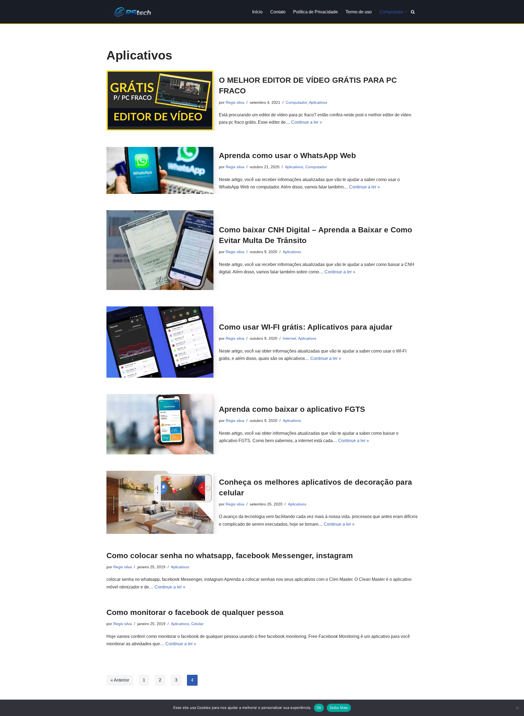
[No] (517, 708)
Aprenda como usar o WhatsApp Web (287, 155)
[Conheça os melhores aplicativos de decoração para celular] (159, 502)
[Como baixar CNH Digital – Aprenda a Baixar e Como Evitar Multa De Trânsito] (159, 250)
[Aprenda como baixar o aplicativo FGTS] (159, 424)
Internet (289, 338)
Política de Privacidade (315, 12)
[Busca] (413, 12)
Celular (197, 624)
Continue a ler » (306, 122)
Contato (277, 12)
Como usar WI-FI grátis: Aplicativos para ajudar (305, 327)
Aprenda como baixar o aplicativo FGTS (292, 409)
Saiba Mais (338, 707)
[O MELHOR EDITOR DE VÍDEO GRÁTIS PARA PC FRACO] (159, 100)
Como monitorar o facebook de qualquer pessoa (195, 612)
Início (257, 12)
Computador (296, 102)
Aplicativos (318, 102)
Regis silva (235, 102)
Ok (319, 707)
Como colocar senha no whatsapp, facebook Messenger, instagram (229, 555)
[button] (406, 12)
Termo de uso (359, 12)
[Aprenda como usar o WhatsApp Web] (159, 170)
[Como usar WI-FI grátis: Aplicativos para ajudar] (159, 342)
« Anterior (120, 680)
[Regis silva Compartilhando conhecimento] (133, 12)
